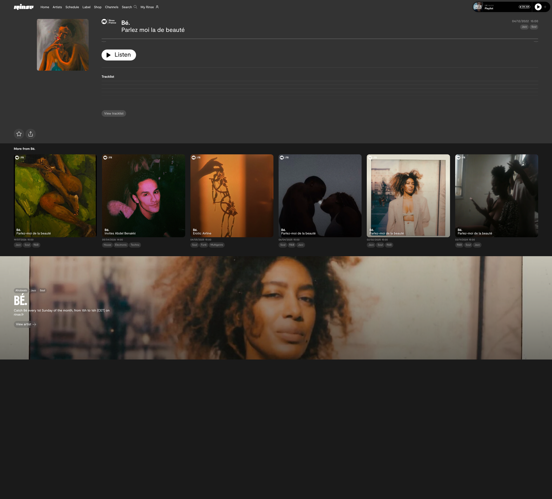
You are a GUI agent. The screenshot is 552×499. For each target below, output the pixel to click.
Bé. (125, 22)
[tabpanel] (320, 39)
